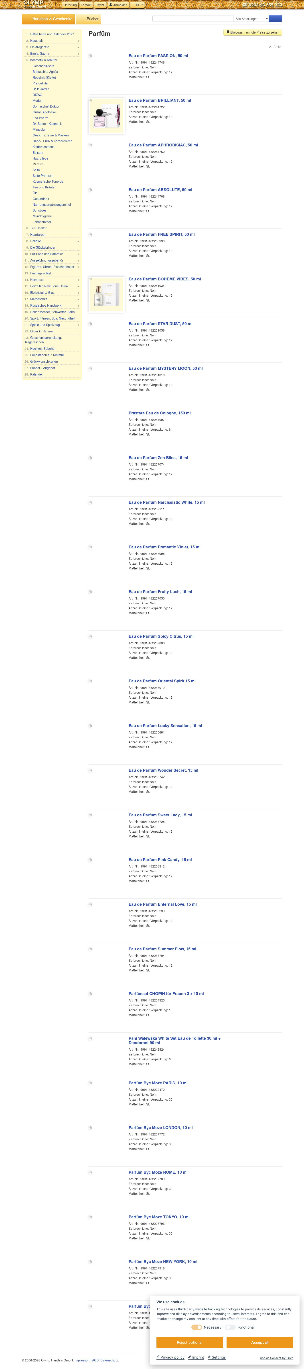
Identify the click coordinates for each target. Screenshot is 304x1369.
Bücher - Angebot (39, 368)
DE (138, 5)
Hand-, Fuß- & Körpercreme (52, 141)
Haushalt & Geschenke (51, 18)
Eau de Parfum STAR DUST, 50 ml (161, 323)
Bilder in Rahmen (39, 331)
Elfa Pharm (40, 118)
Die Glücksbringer (40, 247)
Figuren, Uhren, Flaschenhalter (51, 266)
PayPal (100, 5)
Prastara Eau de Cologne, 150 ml (160, 413)
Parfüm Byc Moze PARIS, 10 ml (158, 1083)
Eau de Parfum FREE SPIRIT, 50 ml (162, 234)
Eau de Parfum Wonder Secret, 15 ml (163, 770)
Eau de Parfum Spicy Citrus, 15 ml (161, 636)
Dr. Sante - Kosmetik (47, 123)
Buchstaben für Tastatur (44, 355)
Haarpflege (40, 158)
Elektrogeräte (52, 47)
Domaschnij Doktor (46, 106)
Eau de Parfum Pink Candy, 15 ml (160, 859)
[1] (275, 18)
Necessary (212, 1327)
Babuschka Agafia (45, 71)
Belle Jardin (41, 89)
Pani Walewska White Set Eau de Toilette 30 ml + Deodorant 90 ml (175, 1040)
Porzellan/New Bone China (51, 286)
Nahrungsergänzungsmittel (52, 204)
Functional (246, 1327)
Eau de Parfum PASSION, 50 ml (158, 55)
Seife (36, 170)
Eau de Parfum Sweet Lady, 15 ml (160, 815)
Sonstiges (40, 210)
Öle (35, 193)
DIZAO (37, 94)
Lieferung (70, 5)
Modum (38, 100)
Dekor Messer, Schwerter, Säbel (49, 312)
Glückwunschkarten (41, 361)
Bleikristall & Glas (51, 292)
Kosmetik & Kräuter (52, 60)
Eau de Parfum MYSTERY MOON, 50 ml (166, 368)
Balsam (38, 152)
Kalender (33, 374)
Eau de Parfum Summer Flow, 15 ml (162, 949)
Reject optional (189, 1342)
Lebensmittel (42, 222)
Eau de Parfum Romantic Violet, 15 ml (165, 547)
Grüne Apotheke (44, 112)
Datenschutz (109, 1360)
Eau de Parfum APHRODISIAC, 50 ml (163, 145)
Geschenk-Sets (43, 66)
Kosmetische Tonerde (48, 181)
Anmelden (120, 5)
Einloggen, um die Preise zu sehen (254, 32)
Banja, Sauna (52, 53)
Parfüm (38, 164)
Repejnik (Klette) (44, 77)
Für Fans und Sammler (51, 254)
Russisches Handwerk (51, 305)
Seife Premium (43, 175)
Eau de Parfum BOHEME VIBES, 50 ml (165, 279)
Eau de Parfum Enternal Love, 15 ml (163, 904)
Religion (52, 241)
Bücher (92, 18)
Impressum (82, 1360)
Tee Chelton (36, 228)
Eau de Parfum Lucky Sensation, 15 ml (165, 725)
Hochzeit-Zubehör (40, 348)
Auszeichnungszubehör (51, 260)
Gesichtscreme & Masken (51, 135)
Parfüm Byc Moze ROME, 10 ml (158, 1172)
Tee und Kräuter (44, 187)
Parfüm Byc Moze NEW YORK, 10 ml (163, 1261)
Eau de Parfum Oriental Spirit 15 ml (162, 681)
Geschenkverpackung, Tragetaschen (43, 339)
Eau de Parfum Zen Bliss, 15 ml (158, 457)
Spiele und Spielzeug (51, 324)
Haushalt (52, 40)
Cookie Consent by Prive (276, 1357)
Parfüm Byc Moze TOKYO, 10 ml (159, 1217)
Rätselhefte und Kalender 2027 (50, 34)
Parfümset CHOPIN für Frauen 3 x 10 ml (166, 993)
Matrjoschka (51, 299)
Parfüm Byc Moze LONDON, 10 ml (161, 1127)
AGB (95, 1360)
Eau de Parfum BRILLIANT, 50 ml (160, 100)
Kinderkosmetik (43, 146)
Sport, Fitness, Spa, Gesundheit (49, 318)
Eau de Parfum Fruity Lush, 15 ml (160, 591)
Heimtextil (51, 279)
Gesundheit (41, 198)
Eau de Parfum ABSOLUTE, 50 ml (160, 189)
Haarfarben (36, 234)
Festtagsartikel (37, 273)
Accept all (259, 1342)
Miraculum (40, 129)
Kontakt (86, 5)
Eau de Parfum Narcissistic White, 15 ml (167, 502)
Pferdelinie (40, 83)
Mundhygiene (42, 216)
